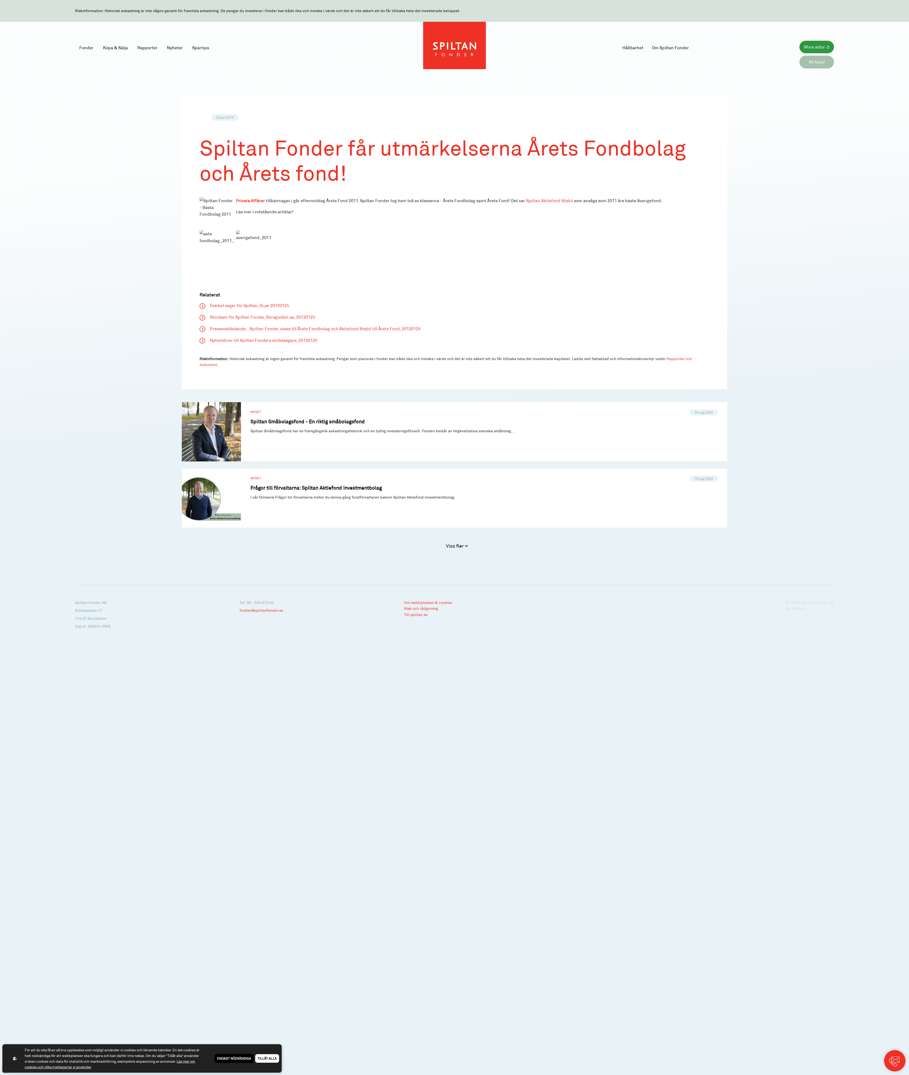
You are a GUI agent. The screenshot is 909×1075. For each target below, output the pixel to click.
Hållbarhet (632, 47)
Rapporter (147, 47)
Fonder (86, 47)
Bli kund (817, 61)
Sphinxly (798, 608)
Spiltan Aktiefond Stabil (550, 200)
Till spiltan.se (416, 614)
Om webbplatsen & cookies (428, 602)
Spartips (200, 47)
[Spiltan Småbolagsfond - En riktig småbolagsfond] (454, 431)
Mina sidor (814, 46)
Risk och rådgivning (421, 608)
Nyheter (175, 47)
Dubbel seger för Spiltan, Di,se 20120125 (249, 305)
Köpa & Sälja (115, 47)
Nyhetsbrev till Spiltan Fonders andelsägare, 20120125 (263, 340)
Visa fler (455, 546)
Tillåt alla (267, 1058)
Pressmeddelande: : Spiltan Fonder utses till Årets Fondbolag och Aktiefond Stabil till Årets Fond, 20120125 (315, 328)
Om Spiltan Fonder (670, 47)
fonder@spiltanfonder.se (261, 610)
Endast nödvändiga (234, 1058)
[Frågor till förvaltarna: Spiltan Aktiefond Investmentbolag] (454, 498)
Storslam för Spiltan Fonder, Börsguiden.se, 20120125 (262, 317)
